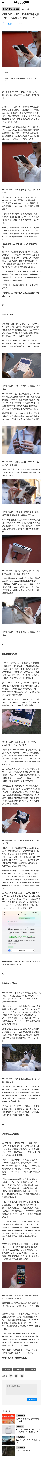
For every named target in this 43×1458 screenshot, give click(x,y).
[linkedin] (22, 1376)
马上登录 (32, 1400)
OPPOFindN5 (18, 1369)
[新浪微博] (11, 1376)
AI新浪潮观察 (21, 1415)
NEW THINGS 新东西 (11, 9)
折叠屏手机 (7, 1369)
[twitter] (16, 1376)
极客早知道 (20, 1426)
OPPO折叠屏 (31, 1369)
